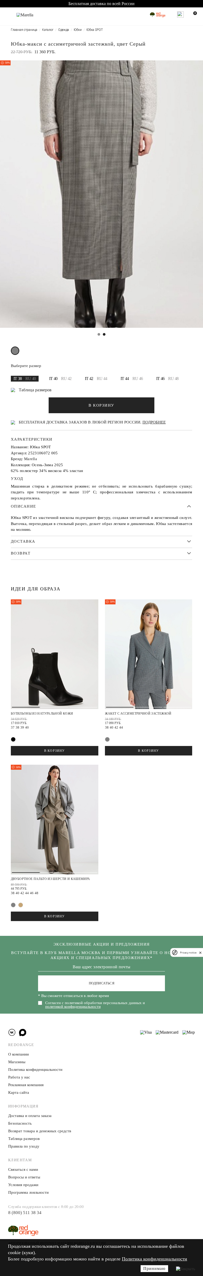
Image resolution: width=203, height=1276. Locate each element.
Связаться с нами (23, 1169)
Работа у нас (19, 1077)
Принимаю (154, 1268)
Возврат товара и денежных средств (39, 1131)
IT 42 (96, 378)
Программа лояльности (28, 1192)
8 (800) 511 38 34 (24, 1212)
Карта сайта (18, 1092)
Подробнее (154, 422)
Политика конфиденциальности (154, 1258)
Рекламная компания (26, 1085)
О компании (18, 1054)
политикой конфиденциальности (73, 1006)
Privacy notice (188, 952)
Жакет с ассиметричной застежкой (138, 713)
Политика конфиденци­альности (35, 1069)
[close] (200, 952)
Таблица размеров (35, 390)
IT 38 (24, 378)
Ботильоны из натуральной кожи (42, 713)
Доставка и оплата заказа (30, 1116)
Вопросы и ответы (24, 1177)
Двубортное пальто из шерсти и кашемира (50, 879)
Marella (30, 459)
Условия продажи (23, 1185)
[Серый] (15, 350)
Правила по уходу (23, 1146)
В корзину (54, 751)
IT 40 (60, 378)
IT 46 (167, 378)
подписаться (101, 983)
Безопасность (20, 1123)
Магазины (16, 1062)
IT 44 (132, 378)
